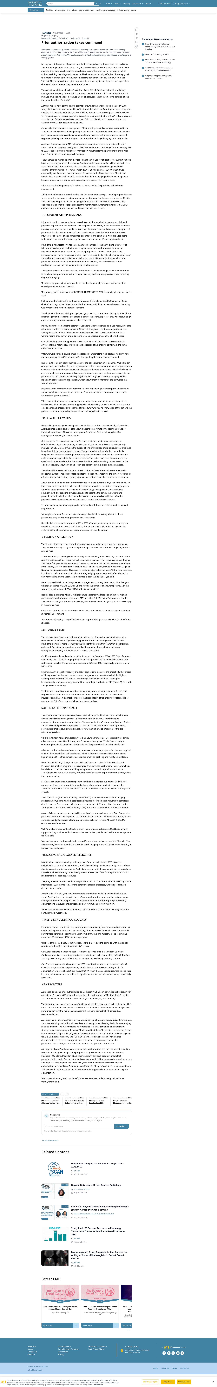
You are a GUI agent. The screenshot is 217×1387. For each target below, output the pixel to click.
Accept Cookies (183, 1382)
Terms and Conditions (97, 1346)
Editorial (31, 1354)
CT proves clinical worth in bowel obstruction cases (74, 1102)
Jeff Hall (77, 1171)
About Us (165, 1368)
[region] (108, 1382)
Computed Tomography (107, 10)
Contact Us (32, 1351)
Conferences (137, 3)
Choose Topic (34, 10)
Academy (126, 3)
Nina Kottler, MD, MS (81, 1189)
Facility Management (50, 1140)
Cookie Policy (98, 1385)
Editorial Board (64, 1346)
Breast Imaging (60, 10)
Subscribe (120, 1126)
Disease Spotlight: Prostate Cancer (83, 10)
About (30, 1349)
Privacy (61, 1354)
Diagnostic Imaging (49, 35)
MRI (97, 10)
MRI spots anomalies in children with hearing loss (50, 1102)
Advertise (32, 1346)
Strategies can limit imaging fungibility (96, 1102)
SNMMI (133, 10)
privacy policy (87, 1131)
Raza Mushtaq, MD (106, 1214)
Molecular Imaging (123, 10)
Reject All (167, 1382)
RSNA (68, 10)
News (174, 1368)
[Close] (213, 1381)
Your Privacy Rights (96, 1349)
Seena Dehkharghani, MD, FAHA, (86, 1214)
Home (155, 1368)
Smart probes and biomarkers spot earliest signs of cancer (122, 1102)
